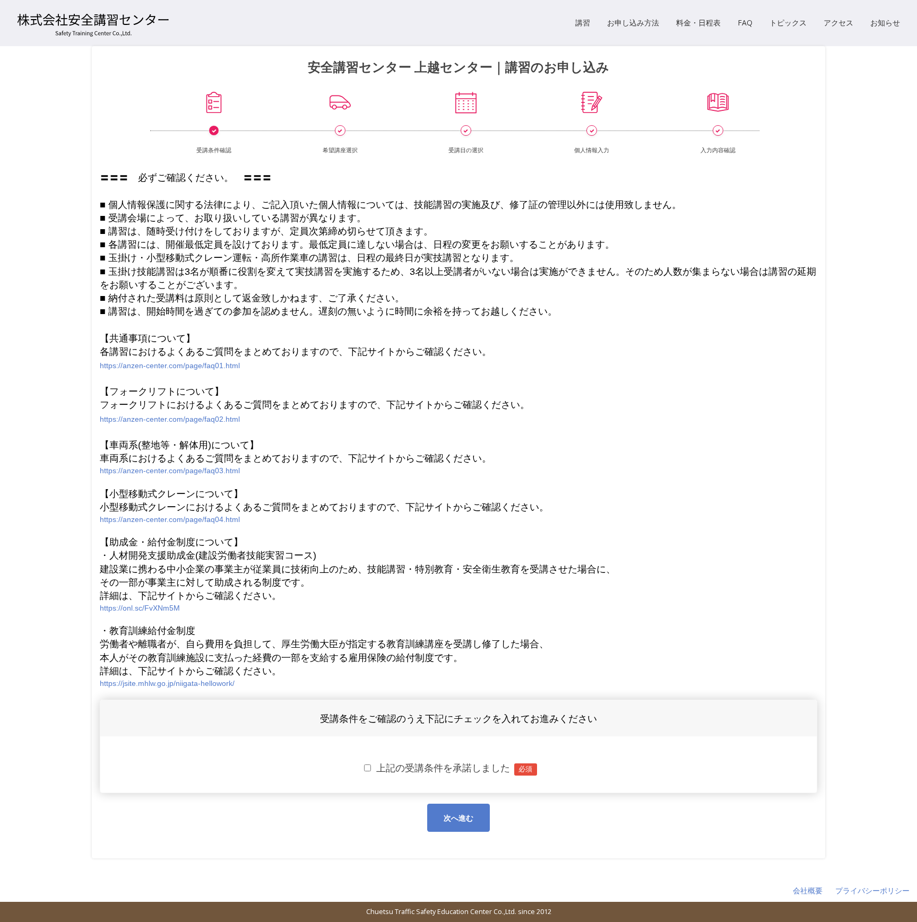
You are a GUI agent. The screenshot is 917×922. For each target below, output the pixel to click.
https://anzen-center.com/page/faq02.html (170, 419)
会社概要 (808, 890)
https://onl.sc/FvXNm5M (140, 608)
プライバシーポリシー (872, 890)
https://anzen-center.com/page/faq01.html (170, 365)
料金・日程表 (698, 23)
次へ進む (458, 818)
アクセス (838, 23)
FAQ (745, 23)
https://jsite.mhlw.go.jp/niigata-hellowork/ (167, 683)
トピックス (788, 23)
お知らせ (885, 23)
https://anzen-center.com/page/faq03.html (170, 470)
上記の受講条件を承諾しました (451, 767)
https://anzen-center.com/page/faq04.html (170, 519)
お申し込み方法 (633, 23)
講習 (582, 23)
